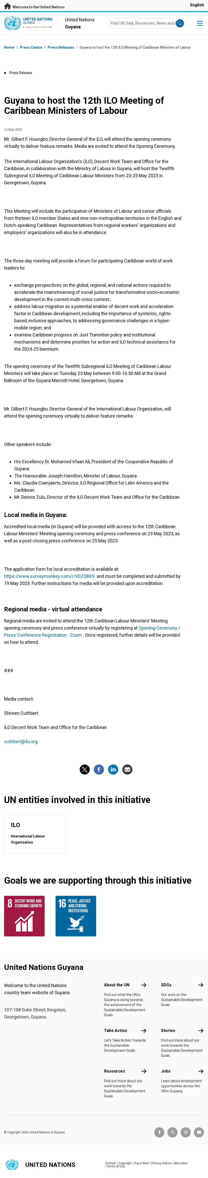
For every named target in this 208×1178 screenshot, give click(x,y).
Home (9, 47)
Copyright (125, 1163)
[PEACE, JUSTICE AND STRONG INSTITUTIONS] (78, 916)
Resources (114, 1071)
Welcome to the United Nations (38, 7)
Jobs (165, 1071)
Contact (110, 1163)
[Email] (127, 769)
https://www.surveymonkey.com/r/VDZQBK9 (50, 576)
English (197, 5)
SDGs (166, 985)
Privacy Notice (161, 1163)
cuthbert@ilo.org (21, 741)
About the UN (116, 985)
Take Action (115, 1030)
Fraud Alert (141, 1163)
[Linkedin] (113, 769)
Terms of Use (115, 1166)
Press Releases (61, 47)
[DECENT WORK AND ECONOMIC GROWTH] (26, 916)
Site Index (180, 1163)
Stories (168, 1030)
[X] (85, 769)
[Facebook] (99, 769)
